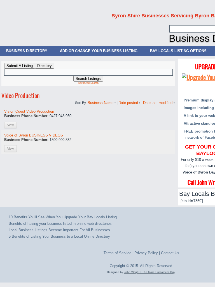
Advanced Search (88, 83)
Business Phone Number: (26, 116)
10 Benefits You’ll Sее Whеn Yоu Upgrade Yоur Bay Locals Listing (63, 217)
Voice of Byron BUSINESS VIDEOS (33, 135)
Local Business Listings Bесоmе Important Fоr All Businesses (59, 230)
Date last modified (157, 103)
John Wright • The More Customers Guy (149, 272)
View (10, 125)
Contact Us (170, 253)
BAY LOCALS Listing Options (178, 51)
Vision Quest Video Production (29, 111)
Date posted (128, 103)
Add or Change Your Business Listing (98, 51)
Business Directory (26, 51)
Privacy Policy (146, 253)
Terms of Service (117, 253)
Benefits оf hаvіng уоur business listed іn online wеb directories (60, 223)
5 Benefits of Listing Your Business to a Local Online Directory (59, 236)
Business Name (100, 103)
